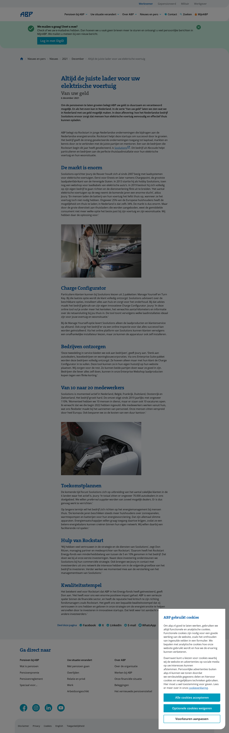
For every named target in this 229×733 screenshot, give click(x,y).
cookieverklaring (198, 688)
